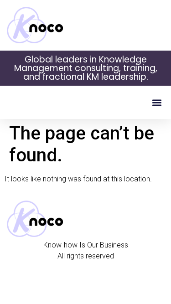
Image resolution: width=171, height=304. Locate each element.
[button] (156, 102)
